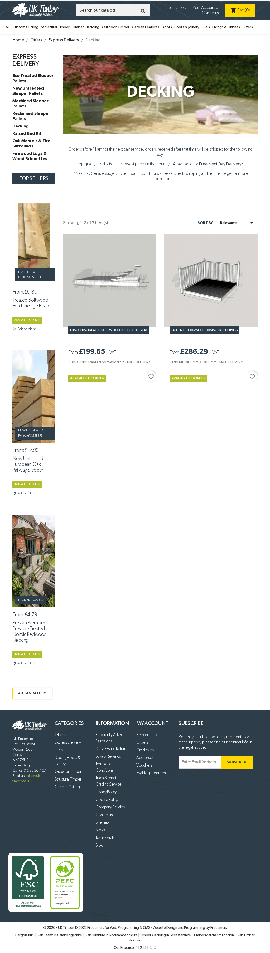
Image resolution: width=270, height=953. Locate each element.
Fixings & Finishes (226, 27)
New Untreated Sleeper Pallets (28, 91)
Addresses (144, 758)
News (100, 830)
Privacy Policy (106, 792)
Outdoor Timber (115, 27)
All (7, 27)
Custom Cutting (25, 27)
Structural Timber (55, 27)
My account (152, 723)
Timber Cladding (85, 27)
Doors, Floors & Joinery (180, 27)
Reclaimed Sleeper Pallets (31, 116)
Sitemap (102, 823)
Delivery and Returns (111, 749)
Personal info (146, 735)
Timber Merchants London (213, 935)
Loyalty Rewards (108, 757)
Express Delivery (68, 743)
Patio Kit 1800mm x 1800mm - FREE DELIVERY (204, 330)
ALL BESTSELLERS (32, 693)
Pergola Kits (25, 935)
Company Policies (109, 807)
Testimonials (104, 838)
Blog (99, 845)
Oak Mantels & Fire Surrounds (31, 143)
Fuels (206, 27)
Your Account (203, 8)
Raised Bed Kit (26, 133)
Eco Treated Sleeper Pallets (33, 78)
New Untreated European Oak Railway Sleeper (27, 464)
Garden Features (145, 27)
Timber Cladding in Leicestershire (165, 935)
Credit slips (144, 750)
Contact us (210, 13)
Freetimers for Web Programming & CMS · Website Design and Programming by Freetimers (157, 928)
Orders (142, 743)
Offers (247, 27)
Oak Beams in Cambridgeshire (59, 935)
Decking (20, 126)
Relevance (237, 223)
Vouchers (144, 765)
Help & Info (175, 8)
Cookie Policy (106, 800)
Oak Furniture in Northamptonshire (111, 935)
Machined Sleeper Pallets (30, 103)
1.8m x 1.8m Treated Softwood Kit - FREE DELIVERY (109, 330)
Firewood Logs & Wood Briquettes (29, 156)
